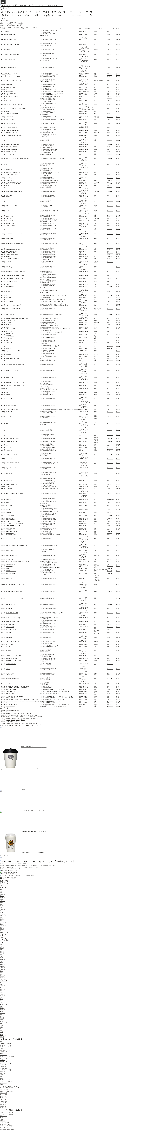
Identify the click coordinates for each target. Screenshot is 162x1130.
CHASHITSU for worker (11, 658)
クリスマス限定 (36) (5, 1124)
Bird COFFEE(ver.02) (11, 629)
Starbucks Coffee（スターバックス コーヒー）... (33, 810)
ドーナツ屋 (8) (3, 1061)
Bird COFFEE (9, 632)
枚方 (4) (2, 944)
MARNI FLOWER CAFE (12, 613)
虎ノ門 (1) (2, 906)
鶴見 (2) (2, 1000)
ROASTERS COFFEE (11, 555)
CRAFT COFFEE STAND (12, 505)
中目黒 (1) (2, 919)
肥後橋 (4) (2, 966)
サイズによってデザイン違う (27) (8, 1114)
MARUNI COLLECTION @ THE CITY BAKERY (17, 561)
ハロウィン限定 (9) (4, 1122)
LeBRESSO (9, 637)
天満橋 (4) (2, 964)
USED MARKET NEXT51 (12, 519)
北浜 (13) (2, 961)
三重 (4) (5, 718)
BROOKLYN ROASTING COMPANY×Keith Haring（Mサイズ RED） (22, 701)
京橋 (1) (2, 924)
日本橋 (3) (2, 985)
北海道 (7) (5, 711)
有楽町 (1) (2, 909)
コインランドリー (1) (5, 1079)
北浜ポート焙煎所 (10, 550)
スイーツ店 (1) (3, 1058)
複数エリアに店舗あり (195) (7, 1091)
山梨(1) (22, 716)
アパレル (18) (3, 1068)
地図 (80, 31)
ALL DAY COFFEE (10, 706)
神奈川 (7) (34, 715)
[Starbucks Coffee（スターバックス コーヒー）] (10, 810)
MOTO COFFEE (10, 693)
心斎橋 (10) (2, 979)
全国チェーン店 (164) (5, 1089)
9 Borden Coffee (10, 515)
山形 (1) (24, 713)
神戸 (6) (2, 1023)
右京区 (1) (2, 1006)
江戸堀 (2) (2, 967)
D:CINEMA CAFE (10, 627)
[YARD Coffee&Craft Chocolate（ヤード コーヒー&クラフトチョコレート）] (10, 768)
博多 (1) (2, 1037)
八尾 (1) (2, 1002)
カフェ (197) (3, 1041)
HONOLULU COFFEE (11, 689)
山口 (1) (23, 720)
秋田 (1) (20, 713)
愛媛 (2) (12, 721)
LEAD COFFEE (10, 533)
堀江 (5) (2, 982)
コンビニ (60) (3, 1065)
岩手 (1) (10, 713)
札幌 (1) (2, 885)
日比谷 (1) (2, 912)
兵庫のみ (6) (3, 1102)
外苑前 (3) (2, 897)
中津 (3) (2, 952)
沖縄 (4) (35, 723)
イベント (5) (3, 1084)
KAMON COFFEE (10, 528)
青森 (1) (5, 713)
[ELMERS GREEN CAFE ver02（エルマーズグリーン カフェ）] (10, 831)
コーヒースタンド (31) (5, 1045)
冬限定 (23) (2, 1121)
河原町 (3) (2, 1013)
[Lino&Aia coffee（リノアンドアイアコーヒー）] (10, 852)
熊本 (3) (18, 723)
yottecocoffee (9, 566)
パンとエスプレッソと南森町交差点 (14, 523)
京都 (1, 1004)
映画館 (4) (2, 1078)
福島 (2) (29, 713)
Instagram (109, 75)
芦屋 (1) (2, 1027)
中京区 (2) (2, 1008)
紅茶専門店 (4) (3, 1051)
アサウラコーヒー (10, 650)
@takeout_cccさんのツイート (7, 855)
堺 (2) (1, 999)
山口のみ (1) (3, 1107)
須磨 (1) (2, 1030)
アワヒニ (8, 646)
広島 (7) (18, 720)
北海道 (2, 883)
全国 (1, 881)
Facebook (109, 98)
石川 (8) (13, 716)
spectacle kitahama (10, 518)
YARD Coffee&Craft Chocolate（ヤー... (30, 768)
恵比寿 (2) (2, 899)
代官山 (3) (2, 901)
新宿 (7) (2, 892)
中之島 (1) (2, 962)
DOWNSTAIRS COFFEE (12, 697)
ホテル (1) (2, 1073)
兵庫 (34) (25, 718)
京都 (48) (13, 718)
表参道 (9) (2, 894)
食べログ (118, 34)
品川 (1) (2, 930)
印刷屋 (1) (2, 1074)
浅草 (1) (2, 907)
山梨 (1, 938)
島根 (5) (8, 720)
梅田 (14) (2, 951)
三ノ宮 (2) (2, 1025)
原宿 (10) (2, 891)
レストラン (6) (3, 1055)
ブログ (108, 416)
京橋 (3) (2, 990)
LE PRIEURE (9, 608)
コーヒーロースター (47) (6, 1046)
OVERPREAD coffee (11, 664)
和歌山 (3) (35, 718)
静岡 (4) (35, 716)
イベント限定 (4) (4, 1127)
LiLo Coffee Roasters (11, 624)
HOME (1, 9)
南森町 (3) (2, 959)
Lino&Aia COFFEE (10, 604)
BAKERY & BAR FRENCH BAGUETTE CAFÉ (17, 545)
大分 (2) (23, 723)
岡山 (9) (13, 720)
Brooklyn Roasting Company (13, 702)
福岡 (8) (5, 723)
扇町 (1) (2, 954)
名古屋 (2, 940)
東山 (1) (2, 1018)
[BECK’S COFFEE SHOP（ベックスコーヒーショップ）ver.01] (10, 747)
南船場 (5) (2, 976)
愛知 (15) (40, 716)
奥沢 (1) (2, 920)
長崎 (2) (13, 723)
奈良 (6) (30, 718)
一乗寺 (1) (2, 1019)
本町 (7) (2, 971)
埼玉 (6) (18, 715)
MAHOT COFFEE (10, 559)
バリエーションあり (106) (6, 1112)
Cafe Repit (8, 529)
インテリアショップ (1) (5, 1070)
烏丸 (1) (2, 1014)
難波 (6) (2, 984)
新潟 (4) (5, 716)
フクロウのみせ (10, 578)
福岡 (1, 1035)
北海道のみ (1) (3, 1093)
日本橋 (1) (2, 911)
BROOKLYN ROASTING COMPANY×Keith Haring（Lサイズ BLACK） (23, 699)
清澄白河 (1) (3, 925)
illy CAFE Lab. (9, 644)
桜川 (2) (2, 987)
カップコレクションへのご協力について (10, 869)
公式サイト (110, 31)
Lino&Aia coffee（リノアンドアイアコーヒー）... (33, 852)
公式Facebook (110, 499)
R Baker (8, 669)
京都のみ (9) (3, 1099)
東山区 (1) (2, 1011)
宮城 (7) (15, 713)
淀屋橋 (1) (2, 972)
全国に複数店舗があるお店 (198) (11, 710)
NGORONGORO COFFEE (12, 678)
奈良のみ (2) (3, 1104)
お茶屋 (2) (2, 1053)
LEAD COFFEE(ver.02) (11, 531)
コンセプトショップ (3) (5, 1081)
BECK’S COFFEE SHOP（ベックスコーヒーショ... (33, 747)
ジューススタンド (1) (5, 1050)
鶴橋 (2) (2, 992)
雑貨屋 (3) (2, 1071)
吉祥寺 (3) (2, 914)
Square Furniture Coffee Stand (13, 538)
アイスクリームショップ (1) (7, 1056)
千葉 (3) (23, 715)
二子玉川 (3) (3, 922)
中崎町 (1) (2, 957)
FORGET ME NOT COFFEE (13, 641)
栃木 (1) (8, 715)
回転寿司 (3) (3, 1066)
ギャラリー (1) (3, 1083)
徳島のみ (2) (3, 1106)
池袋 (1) (2, 904)
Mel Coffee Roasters (11, 571)
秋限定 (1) (2, 1119)
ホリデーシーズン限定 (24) (6, 1126)
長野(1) (27, 716)
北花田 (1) (2, 997)
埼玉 (1, 935)
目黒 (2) (2, 917)
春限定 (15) (2, 1117)
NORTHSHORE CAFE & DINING (14, 660)
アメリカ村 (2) (3, 981)
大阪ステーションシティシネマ (13, 655)
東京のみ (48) (3, 1094)
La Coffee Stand (10, 673)
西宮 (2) (2, 1028)
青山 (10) (2, 896)
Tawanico (8, 568)
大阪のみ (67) (3, 1101)
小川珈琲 (23, 789)
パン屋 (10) (2, 1060)
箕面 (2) (2, 949)
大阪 (1, 942)
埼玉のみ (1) (3, 1096)
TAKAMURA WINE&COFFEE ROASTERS (16, 688)
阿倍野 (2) (2, 994)
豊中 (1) (2, 948)
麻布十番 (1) (3, 915)
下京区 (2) (2, 1009)
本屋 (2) (2, 1076)
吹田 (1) (2, 946)
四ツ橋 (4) (2, 977)
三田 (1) (2, 929)
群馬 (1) (13, 715)
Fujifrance (8, 512)
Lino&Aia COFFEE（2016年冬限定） (15, 598)
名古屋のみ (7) (3, 1097)
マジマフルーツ (10, 509)
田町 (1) (2, 927)
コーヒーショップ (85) (5, 1043)
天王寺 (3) (2, 995)
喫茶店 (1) (2, 1048)
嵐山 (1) (2, 1016)
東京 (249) (28, 715)
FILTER (8, 683)
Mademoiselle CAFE (11, 564)
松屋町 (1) (2, 989)
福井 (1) (18, 716)
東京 (1, 887)
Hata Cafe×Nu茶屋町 (11, 534)
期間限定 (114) (3, 1116)
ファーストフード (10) (5, 1063)
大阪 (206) (19, 718)
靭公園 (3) (2, 969)
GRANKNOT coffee (10, 573)
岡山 (1, 1032)
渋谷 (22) (2, 889)
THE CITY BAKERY (11, 691)
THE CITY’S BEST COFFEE (13, 525)
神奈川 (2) (4, 933)
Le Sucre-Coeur (9, 674)
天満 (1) (2, 956)
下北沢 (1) (2, 902)
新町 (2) (2, 974)
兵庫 (1, 1022)
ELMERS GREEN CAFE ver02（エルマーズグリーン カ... (35, 831)
